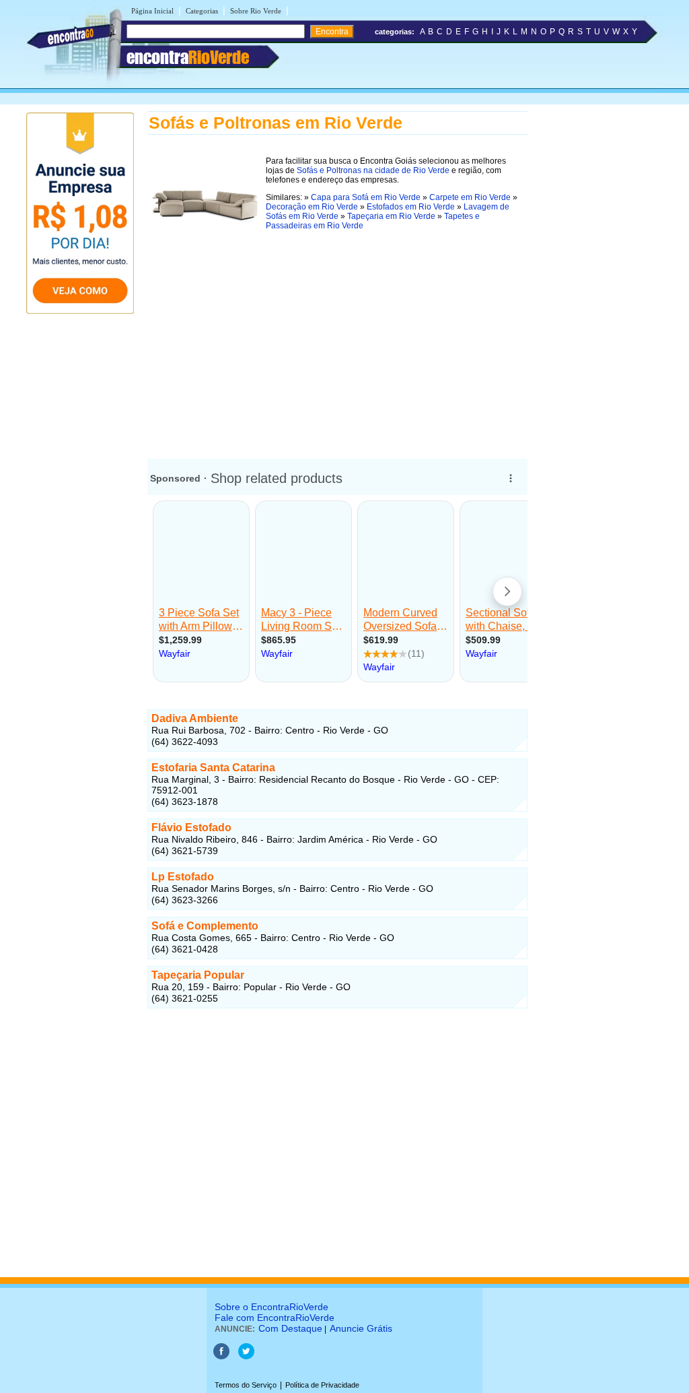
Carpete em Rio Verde (470, 197)
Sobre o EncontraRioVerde (271, 1306)
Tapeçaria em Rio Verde (391, 216)
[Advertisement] (337, 343)
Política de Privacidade (322, 1385)
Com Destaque (290, 1328)
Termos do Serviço (246, 1385)
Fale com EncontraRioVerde (274, 1317)
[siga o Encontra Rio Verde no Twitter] (246, 1356)
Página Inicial (152, 11)
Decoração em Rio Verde (312, 207)
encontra (187, 57)
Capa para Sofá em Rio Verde (366, 197)
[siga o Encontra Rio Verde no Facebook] (221, 1356)
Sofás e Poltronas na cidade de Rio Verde (373, 170)
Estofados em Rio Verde (411, 207)
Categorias (202, 11)
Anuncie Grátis (361, 1328)
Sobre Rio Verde (255, 11)
